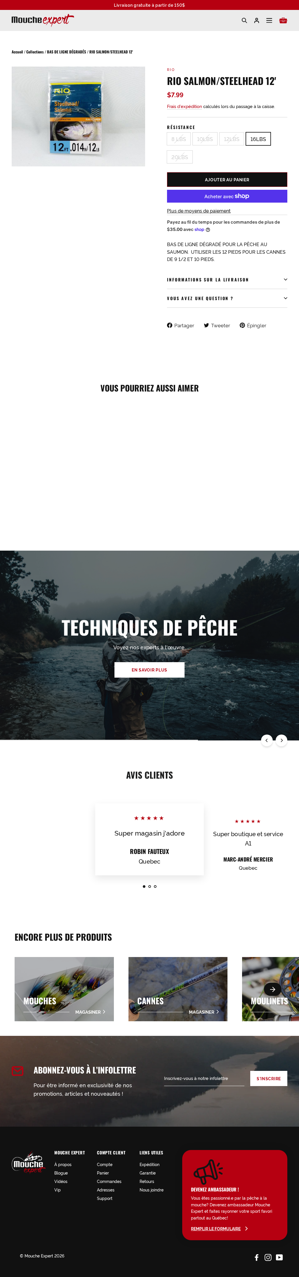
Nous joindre (152, 1189)
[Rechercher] (244, 20)
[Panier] (283, 20)
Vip (57, 1189)
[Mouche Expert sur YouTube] (279, 1256)
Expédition (149, 1164)
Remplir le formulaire (216, 1228)
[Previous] (267, 740)
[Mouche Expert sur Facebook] (256, 1256)
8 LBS (178, 138)
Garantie (148, 1172)
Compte (104, 1164)
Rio (171, 69)
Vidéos (60, 1181)
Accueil (17, 52)
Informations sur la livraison (208, 279)
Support (104, 1198)
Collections (35, 52)
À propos (63, 1164)
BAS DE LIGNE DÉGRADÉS (66, 52)
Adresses (105, 1189)
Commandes (109, 1181)
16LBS (258, 138)
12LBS (231, 138)
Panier (103, 1172)
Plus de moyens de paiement (199, 210)
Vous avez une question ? (200, 298)
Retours (147, 1181)
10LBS (205, 138)
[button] (272, 989)
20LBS (179, 156)
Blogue (61, 1172)
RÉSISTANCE (181, 127)
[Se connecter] (257, 20)
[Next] (281, 740)
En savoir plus (149, 670)
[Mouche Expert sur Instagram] (268, 1256)
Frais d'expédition (184, 106)
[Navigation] (269, 20)
